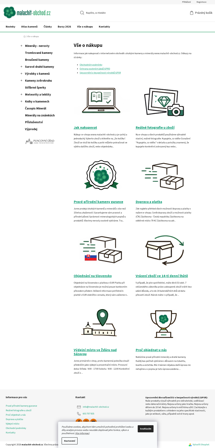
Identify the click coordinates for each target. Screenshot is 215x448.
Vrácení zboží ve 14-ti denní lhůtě (162, 276)
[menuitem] (10, 27)
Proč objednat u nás (151, 350)
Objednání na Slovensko (93, 276)
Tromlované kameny (39, 53)
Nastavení (69, 441)
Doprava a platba (149, 201)
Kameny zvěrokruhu (38, 81)
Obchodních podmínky (91, 64)
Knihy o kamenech (37, 101)
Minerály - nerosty (37, 46)
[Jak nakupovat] (102, 103)
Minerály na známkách (40, 115)
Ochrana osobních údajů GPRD (95, 68)
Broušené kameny (37, 60)
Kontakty (10, 432)
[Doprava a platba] (164, 177)
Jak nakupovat (85, 127)
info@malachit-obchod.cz (96, 407)
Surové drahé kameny (39, 67)
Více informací (82, 433)
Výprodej (31, 129)
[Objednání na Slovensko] (102, 251)
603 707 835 (88, 413)
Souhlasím (145, 428)
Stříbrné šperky (35, 87)
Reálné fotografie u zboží (155, 127)
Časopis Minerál (35, 108)
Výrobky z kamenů (37, 74)
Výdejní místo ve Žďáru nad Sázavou (95, 351)
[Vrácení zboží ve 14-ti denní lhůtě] (164, 251)
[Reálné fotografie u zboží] (164, 103)
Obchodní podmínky (16, 428)
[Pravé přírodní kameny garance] (102, 177)
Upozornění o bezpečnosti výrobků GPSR (100, 72)
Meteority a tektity (38, 94)
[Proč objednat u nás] (164, 325)
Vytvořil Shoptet (201, 444)
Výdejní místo (12, 423)
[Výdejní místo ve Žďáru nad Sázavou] (102, 325)
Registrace (201, 2)
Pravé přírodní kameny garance (98, 201)
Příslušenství (34, 122)
